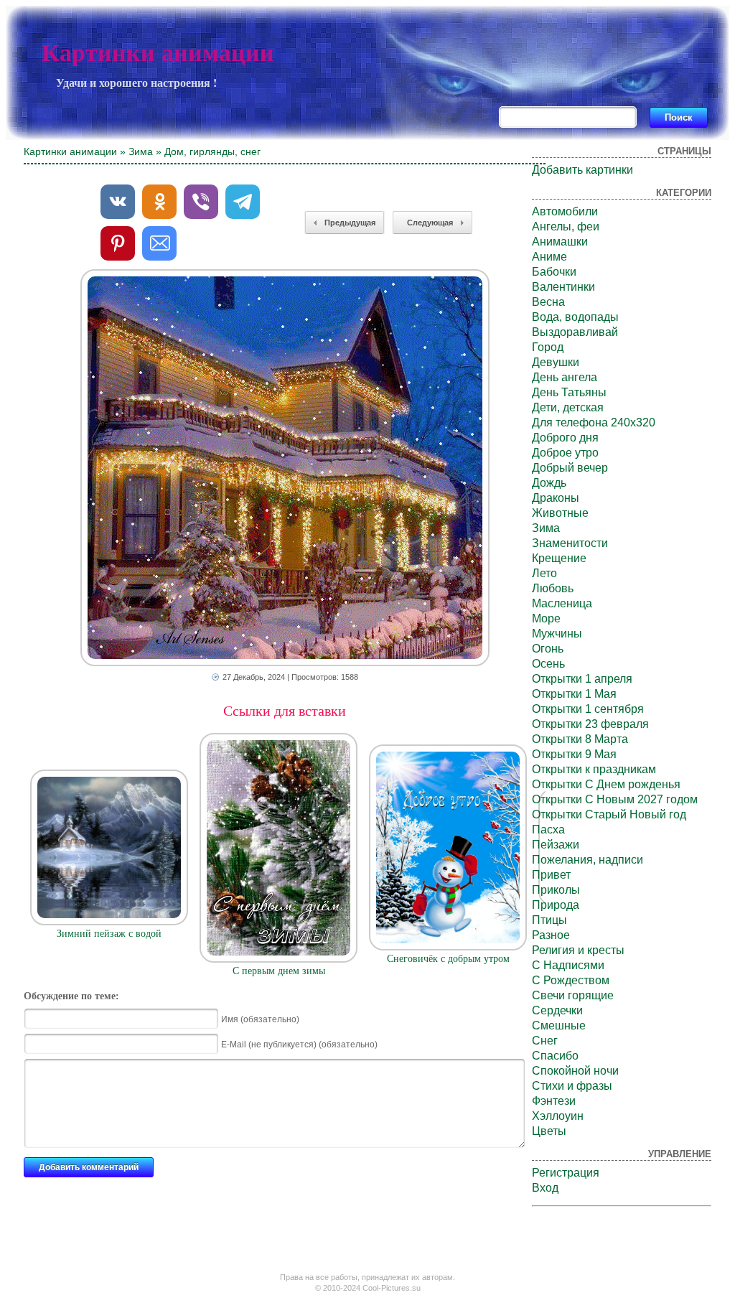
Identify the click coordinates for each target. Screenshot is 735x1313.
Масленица (562, 603)
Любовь (553, 588)
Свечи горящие (573, 995)
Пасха (548, 829)
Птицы (549, 920)
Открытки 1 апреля (582, 679)
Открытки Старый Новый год (609, 814)
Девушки (555, 362)
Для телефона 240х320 (593, 422)
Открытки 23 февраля (590, 724)
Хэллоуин (558, 1116)
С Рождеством (570, 980)
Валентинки (563, 287)
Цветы (549, 1131)
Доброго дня (565, 437)
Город (547, 347)
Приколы (556, 890)
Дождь (549, 483)
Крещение (559, 558)
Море (546, 618)
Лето (544, 573)
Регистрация (565, 1173)
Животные (560, 513)
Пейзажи (555, 844)
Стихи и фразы (572, 1086)
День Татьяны (569, 392)
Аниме (549, 257)
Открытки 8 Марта (580, 739)
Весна (548, 302)
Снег (545, 1040)
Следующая (430, 222)
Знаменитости (570, 543)
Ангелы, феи (565, 226)
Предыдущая (349, 222)
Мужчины (557, 633)
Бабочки (554, 272)
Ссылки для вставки (284, 711)
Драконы (555, 498)
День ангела (564, 377)
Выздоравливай (575, 332)
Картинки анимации (158, 52)
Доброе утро (565, 453)
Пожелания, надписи (587, 860)
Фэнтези (554, 1101)
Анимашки (560, 241)
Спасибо (555, 1056)
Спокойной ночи (575, 1071)
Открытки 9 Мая (574, 754)
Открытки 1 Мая (574, 694)
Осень (548, 664)
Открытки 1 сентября (588, 709)
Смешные (559, 1025)
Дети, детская (568, 407)
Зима (140, 151)
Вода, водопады (575, 317)
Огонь (547, 649)
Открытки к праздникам (594, 769)
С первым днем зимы (279, 971)
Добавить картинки (582, 170)
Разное (551, 935)
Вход (545, 1188)
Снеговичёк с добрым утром (448, 958)
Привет (551, 875)
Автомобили (565, 211)
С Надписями (568, 965)
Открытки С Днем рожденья (606, 784)
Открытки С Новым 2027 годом (615, 799)
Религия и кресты (578, 950)
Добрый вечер (570, 468)
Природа (555, 905)
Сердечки (557, 1010)
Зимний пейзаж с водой (109, 933)
